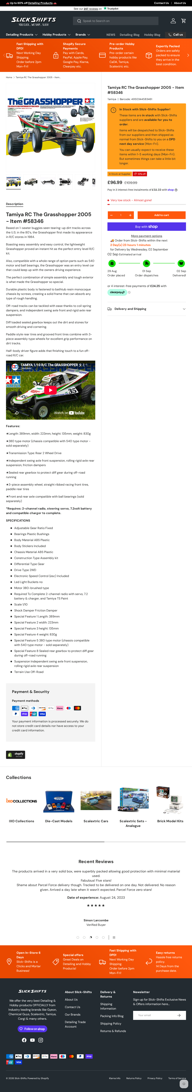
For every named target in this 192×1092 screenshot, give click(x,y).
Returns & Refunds (113, 1031)
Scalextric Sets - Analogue (133, 823)
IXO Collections (21, 821)
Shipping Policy (110, 1023)
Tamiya (111, 99)
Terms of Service (177, 1078)
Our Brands (72, 1015)
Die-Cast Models (58, 821)
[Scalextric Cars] (96, 800)
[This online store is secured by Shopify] (15, 753)
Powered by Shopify (38, 1078)
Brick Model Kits (170, 821)
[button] (184, 21)
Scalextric (64, 3)
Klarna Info (114, 1078)
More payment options (146, 236)
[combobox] (115, 21)
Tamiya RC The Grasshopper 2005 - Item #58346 (38, 77)
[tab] (14, 204)
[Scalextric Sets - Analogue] (133, 800)
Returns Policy (134, 1078)
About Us (180, 3)
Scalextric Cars (96, 821)
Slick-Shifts (21, 1078)
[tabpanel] (50, 442)
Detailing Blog (130, 35)
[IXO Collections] (21, 800)
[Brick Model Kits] (170, 800)
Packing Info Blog (112, 1016)
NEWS (110, 35)
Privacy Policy (155, 1078)
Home (9, 77)
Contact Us (161, 3)
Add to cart (161, 215)
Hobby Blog (152, 35)
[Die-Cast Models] (58, 800)
